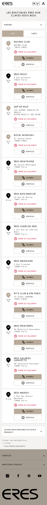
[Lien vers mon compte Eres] (43, 3)
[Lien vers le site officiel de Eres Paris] (7, 3)
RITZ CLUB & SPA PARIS (27, 294)
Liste (13, 33)
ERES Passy (20, 74)
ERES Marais (21, 393)
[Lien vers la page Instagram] (7, 475)
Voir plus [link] (30, 64)
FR (34, 3)
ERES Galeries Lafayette (22, 359)
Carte (34, 33)
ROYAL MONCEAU (24, 135)
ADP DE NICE (21, 107)
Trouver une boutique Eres (14, 440)
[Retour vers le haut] (38, 491)
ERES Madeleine (23, 261)
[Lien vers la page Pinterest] (29, 475)
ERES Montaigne (24, 162)
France (8, 443)
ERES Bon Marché (25, 194)
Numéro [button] (29, 58)
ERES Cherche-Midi (25, 226)
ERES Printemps (23, 326)
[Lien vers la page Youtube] (39, 475)
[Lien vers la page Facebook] (18, 475)
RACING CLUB (22, 42)
